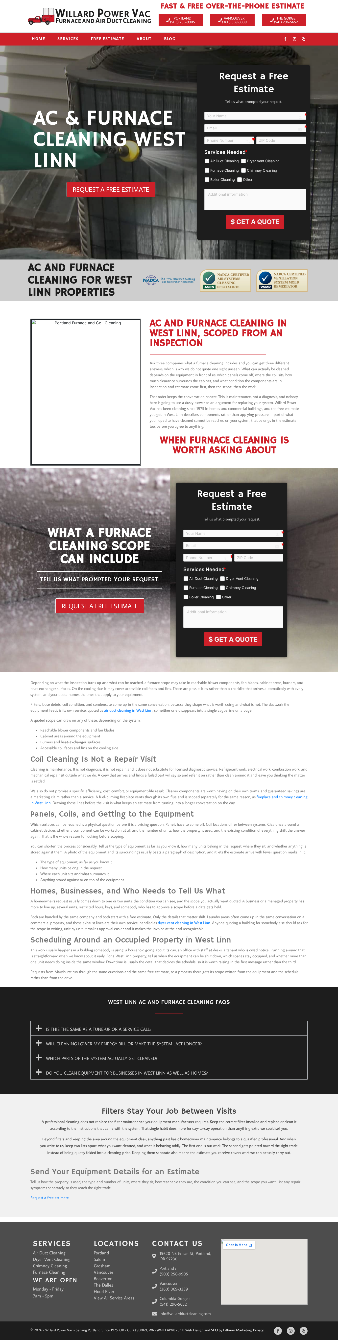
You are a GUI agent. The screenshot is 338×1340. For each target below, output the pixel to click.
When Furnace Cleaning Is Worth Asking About (224, 445)
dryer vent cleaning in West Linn (184, 922)
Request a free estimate (49, 1197)
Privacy (258, 1330)
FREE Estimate (107, 39)
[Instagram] (294, 39)
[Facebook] (285, 39)
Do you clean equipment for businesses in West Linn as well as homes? (127, 1073)
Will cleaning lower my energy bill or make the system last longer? (124, 1044)
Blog (169, 39)
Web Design (194, 1330)
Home (38, 39)
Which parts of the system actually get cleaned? (101, 1058)
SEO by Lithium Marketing (231, 1330)
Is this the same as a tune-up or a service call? (98, 1029)
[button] (169, 1028)
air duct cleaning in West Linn (128, 710)
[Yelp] (304, 39)
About (144, 39)
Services (67, 39)
